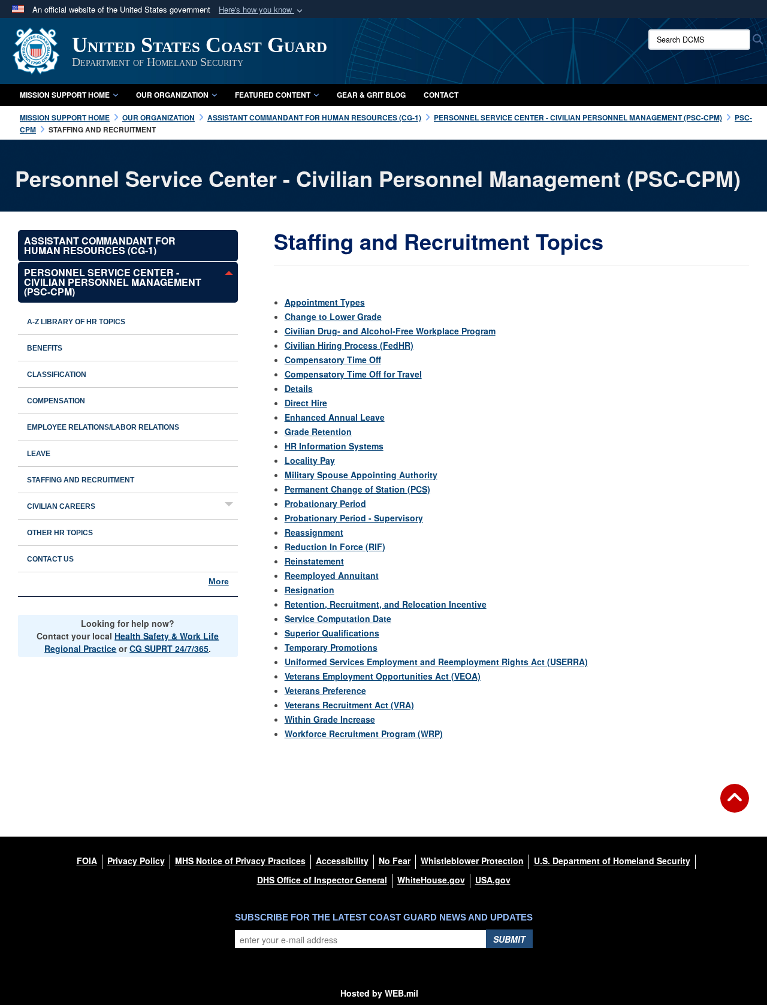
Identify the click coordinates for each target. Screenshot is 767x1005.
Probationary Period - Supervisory (354, 518)
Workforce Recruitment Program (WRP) (364, 734)
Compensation (56, 401)
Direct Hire (306, 403)
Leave (38, 453)
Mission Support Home (65, 94)
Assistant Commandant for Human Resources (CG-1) (100, 245)
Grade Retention (318, 431)
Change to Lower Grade (333, 316)
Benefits (44, 348)
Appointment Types (325, 302)
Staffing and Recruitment (80, 480)
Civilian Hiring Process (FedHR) (349, 345)
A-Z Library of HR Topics (76, 322)
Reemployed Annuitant (332, 575)
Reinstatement (314, 561)
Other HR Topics (60, 533)
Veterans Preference (325, 690)
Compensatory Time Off (333, 360)
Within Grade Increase (330, 719)
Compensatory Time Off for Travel (353, 374)
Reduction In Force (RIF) (335, 547)
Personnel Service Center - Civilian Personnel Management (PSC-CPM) (112, 281)
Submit (509, 939)
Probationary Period (325, 503)
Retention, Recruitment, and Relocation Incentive (386, 604)
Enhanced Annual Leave (335, 417)
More (219, 581)
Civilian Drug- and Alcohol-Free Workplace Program (390, 331)
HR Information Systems (334, 446)
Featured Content (272, 94)
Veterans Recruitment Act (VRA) (349, 705)
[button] (262, 10)
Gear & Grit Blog (371, 94)
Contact (441, 94)
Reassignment (314, 532)
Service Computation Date (338, 618)
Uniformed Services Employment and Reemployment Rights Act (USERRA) (436, 662)
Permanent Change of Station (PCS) (357, 489)
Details (299, 388)
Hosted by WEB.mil (379, 993)
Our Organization (172, 94)
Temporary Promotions (331, 647)
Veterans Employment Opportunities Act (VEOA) (383, 676)
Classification (56, 374)
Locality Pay (310, 460)
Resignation (309, 590)
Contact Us (50, 559)
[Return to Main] (734, 805)
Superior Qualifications (332, 633)
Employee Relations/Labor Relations (103, 427)
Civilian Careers (61, 506)
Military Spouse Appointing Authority (361, 475)
